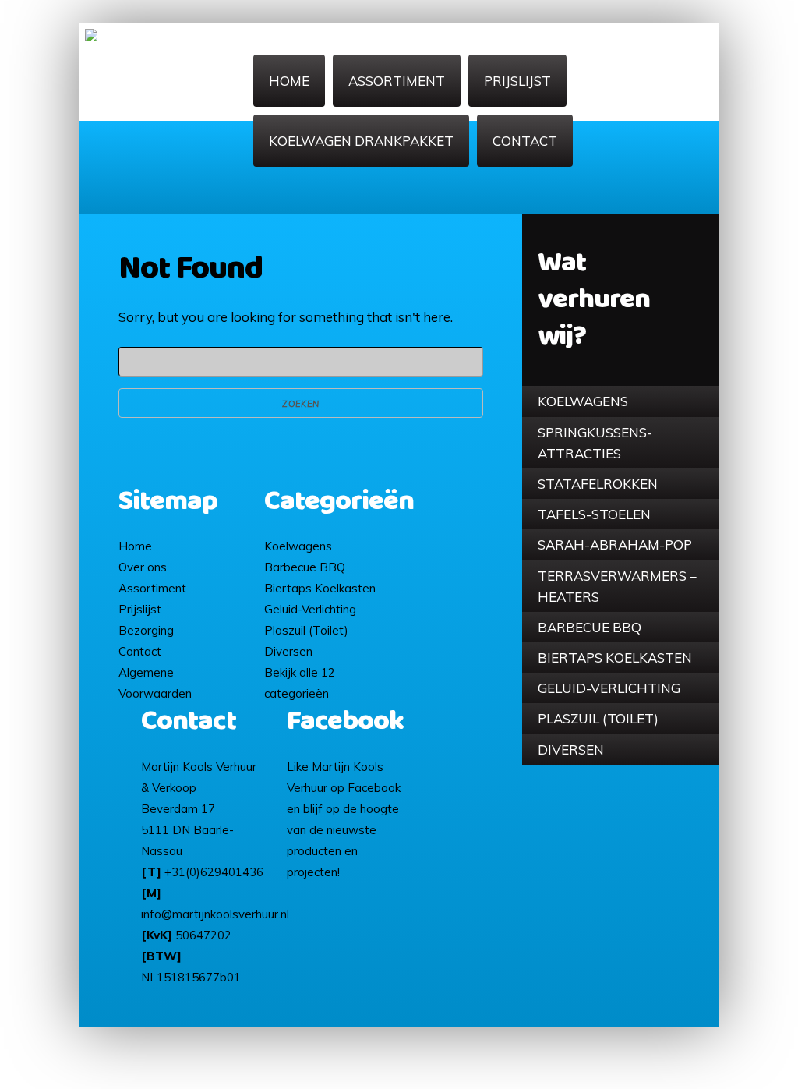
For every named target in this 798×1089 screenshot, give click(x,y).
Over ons (142, 567)
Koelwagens (583, 401)
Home (289, 80)
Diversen (571, 749)
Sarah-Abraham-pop (615, 544)
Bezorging (146, 630)
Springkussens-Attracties (595, 442)
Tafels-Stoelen (594, 514)
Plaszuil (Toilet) (598, 718)
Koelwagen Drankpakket (361, 141)
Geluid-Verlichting (609, 688)
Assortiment (396, 80)
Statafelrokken (598, 484)
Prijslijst (517, 80)
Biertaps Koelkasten (615, 657)
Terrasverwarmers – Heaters (617, 586)
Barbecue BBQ (589, 627)
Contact (525, 141)
